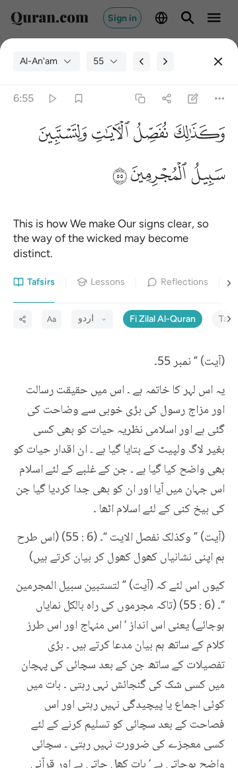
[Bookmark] (78, 98)
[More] (219, 98)
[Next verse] (165, 61)
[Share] (166, 98)
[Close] (218, 61)
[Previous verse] (141, 61)
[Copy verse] (139, 98)
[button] (196, 136)
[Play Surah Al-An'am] (51, 98)
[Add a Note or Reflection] (193, 98)
